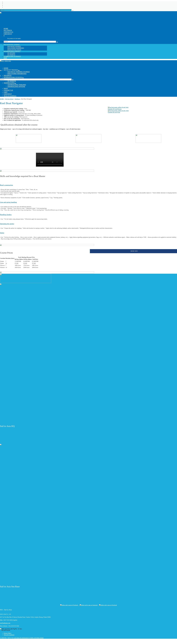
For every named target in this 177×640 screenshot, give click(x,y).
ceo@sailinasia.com (5, 623)
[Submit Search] (72, 10)
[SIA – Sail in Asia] (22, 19)
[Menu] (0, 70)
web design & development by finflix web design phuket (29, 638)
